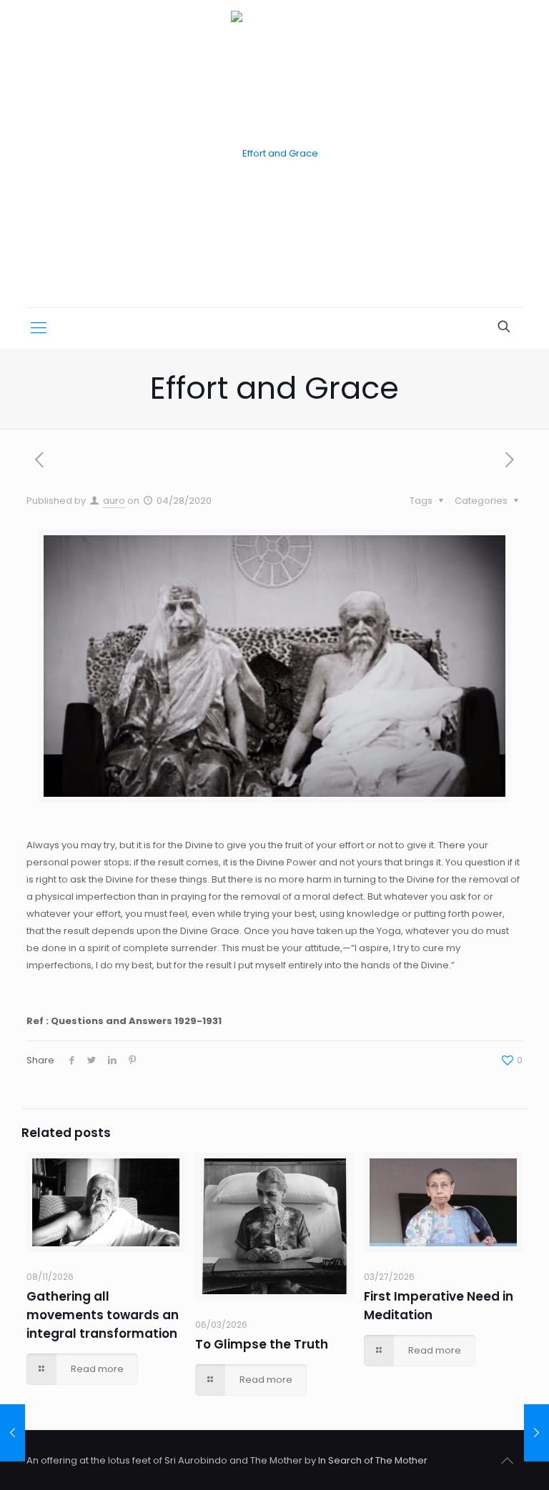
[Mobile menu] (38, 328)
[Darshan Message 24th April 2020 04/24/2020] (12, 1432)
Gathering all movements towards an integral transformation (102, 1315)
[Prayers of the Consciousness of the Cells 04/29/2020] (536, 1432)
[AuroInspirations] (274, 153)
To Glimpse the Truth (261, 1344)
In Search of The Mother (372, 1460)
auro (114, 500)
